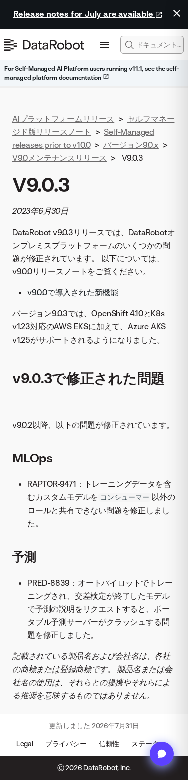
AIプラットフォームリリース (63, 119)
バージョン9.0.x (131, 145)
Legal (24, 743)
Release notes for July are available (84, 14)
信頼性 (109, 743)
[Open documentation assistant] (162, 754)
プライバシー (66, 743)
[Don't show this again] (177, 13)
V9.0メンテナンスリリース (59, 158)
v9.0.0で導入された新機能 (72, 292)
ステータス (148, 743)
